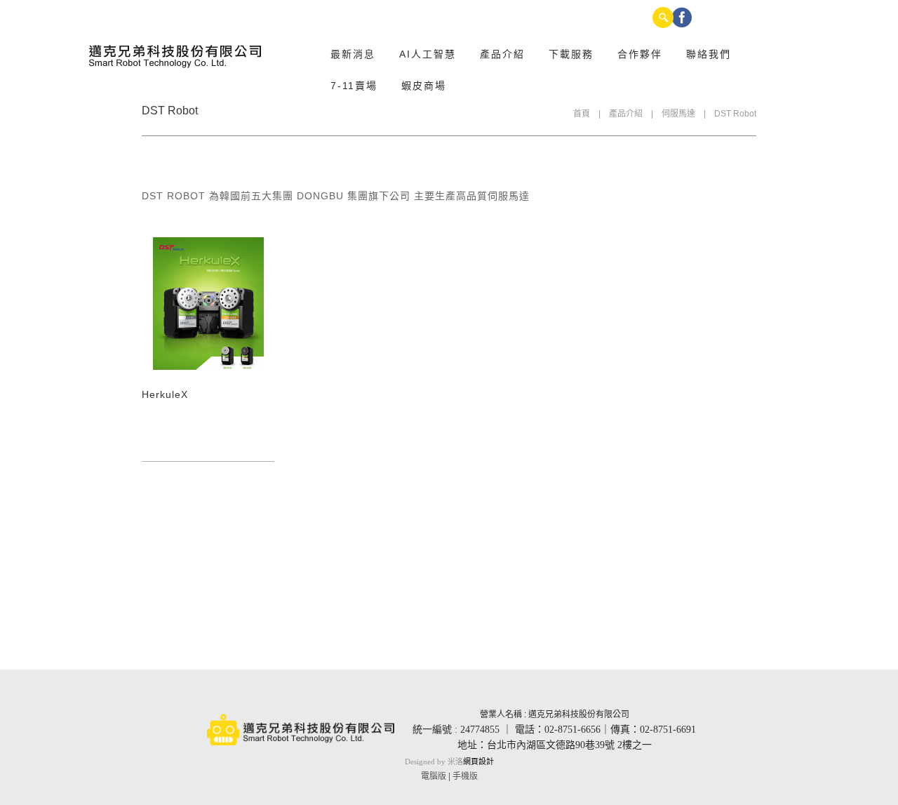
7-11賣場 (353, 85)
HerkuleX (165, 394)
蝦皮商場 (423, 85)
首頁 (581, 114)
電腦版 (433, 776)
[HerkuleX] (208, 303)
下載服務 (571, 54)
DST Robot (735, 114)
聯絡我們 (708, 54)
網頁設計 (478, 761)
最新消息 (352, 54)
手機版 (465, 776)
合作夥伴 (639, 54)
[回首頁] (176, 56)
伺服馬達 (678, 114)
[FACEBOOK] (681, 17)
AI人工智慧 (427, 54)
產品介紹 (502, 54)
